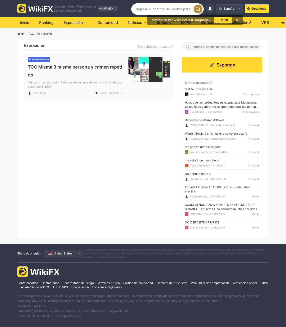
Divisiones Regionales (107, 287)
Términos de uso (108, 283)
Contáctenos (50, 283)
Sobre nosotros (27, 283)
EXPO (264, 283)
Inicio (20, 33)
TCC (31, 33)
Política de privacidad (138, 283)
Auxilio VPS (60, 287)
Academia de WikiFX (35, 287)
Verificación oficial (244, 283)
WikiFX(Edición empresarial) (210, 283)
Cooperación (80, 287)
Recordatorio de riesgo (78, 283)
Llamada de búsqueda (172, 283)
